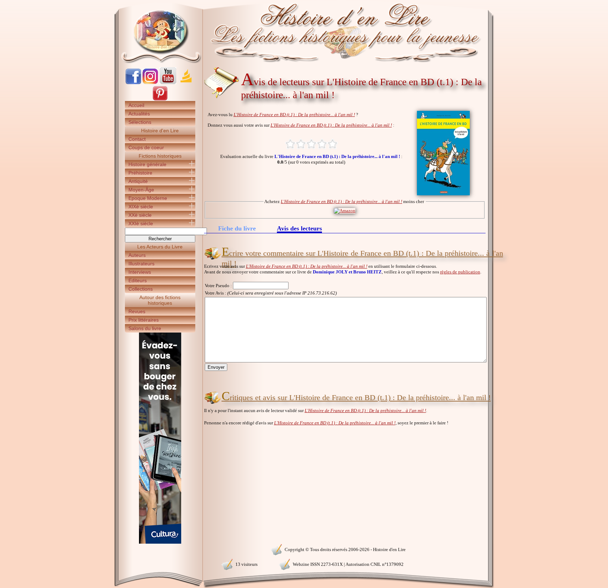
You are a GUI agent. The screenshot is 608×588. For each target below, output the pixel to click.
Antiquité (138, 181)
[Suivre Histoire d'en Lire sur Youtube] (167, 82)
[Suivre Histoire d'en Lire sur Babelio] (186, 82)
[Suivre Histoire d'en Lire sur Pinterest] (160, 99)
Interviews (139, 272)
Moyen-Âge (141, 189)
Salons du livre (144, 328)
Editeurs (137, 280)
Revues (136, 311)
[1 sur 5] (290, 144)
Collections (140, 289)
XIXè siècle (140, 206)
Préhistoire (140, 173)
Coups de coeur (146, 147)
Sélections (139, 122)
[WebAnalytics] (160, 548)
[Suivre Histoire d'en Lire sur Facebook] (133, 82)
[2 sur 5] (301, 144)
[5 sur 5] (332, 144)
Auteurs (137, 255)
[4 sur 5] (322, 144)
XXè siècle (140, 215)
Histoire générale (147, 164)
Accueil (136, 105)
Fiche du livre (237, 228)
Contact (137, 139)
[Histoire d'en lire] (304, 31)
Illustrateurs (141, 263)
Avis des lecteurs (299, 229)
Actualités (139, 113)
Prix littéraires (143, 320)
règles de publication (460, 271)
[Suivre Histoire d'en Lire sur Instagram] (150, 82)
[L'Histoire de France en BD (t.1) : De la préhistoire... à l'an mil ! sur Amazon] (344, 210)
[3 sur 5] (311, 144)
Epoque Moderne (147, 198)
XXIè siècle (140, 223)
